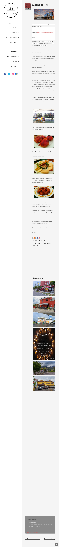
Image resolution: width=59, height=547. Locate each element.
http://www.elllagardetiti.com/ (43, 30)
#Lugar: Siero (36, 243)
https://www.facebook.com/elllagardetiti (45, 32)
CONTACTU (14, 66)
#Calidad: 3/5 (37, 241)
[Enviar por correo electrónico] (33, 238)
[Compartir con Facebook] (38, 238)
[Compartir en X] (36, 238)
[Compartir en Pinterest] (39, 238)
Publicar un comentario (32, 532)
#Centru (45, 241)
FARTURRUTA (13, 42)
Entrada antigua (49, 539)
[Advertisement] (40, 260)
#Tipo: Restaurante (38, 246)
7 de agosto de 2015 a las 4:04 (36, 529)
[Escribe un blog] (35, 238)
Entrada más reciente (33, 539)
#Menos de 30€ (48, 243)
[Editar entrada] (35, 235)
